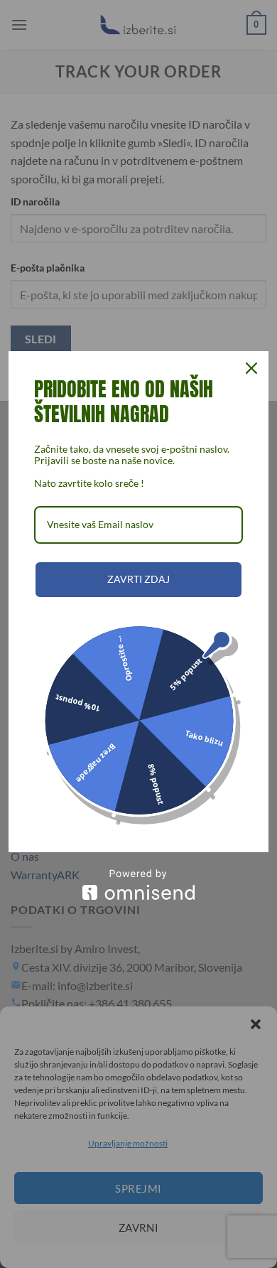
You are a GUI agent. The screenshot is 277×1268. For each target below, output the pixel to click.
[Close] (251, 368)
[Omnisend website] (138, 884)
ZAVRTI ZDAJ (138, 579)
